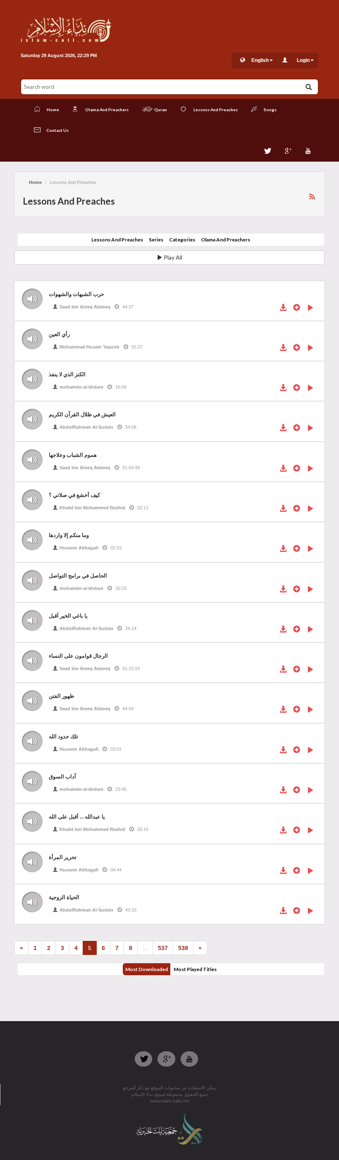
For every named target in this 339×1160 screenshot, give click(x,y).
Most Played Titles (195, 969)
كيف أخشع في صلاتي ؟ (74, 495)
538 (183, 948)
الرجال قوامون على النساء (78, 655)
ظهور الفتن (61, 695)
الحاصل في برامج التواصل (78, 575)
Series (156, 239)
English (260, 60)
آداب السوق (62, 776)
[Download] (283, 308)
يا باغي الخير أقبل (68, 615)
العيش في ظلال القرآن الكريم (82, 414)
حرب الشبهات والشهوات (76, 294)
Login (303, 60)
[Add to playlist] (296, 308)
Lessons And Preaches (117, 239)
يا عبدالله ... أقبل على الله (77, 816)
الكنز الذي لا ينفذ (67, 374)
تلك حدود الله (63, 736)
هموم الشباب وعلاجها (73, 454)
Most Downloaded (146, 969)
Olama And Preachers (225, 239)
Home (35, 182)
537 (163, 948)
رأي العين (59, 334)
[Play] (310, 308)
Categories (182, 239)
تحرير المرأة (62, 857)
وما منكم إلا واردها (69, 535)
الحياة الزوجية (64, 897)
